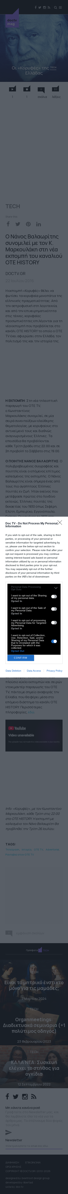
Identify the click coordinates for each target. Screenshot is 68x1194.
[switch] (54, 596)
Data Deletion (13, 670)
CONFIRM (20, 657)
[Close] (60, 523)
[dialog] (34, 597)
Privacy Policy (54, 670)
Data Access (34, 670)
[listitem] (34, 588)
